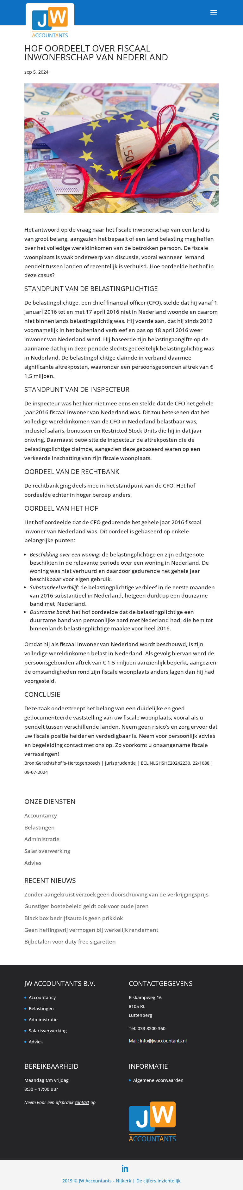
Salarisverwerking (47, 850)
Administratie (41, 839)
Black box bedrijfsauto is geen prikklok (73, 918)
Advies (32, 862)
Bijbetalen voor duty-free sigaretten (70, 941)
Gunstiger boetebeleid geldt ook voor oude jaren (86, 906)
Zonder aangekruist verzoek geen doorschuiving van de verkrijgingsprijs (116, 894)
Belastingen (39, 827)
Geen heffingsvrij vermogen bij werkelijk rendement (91, 929)
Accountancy (40, 815)
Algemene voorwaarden (158, 1080)
